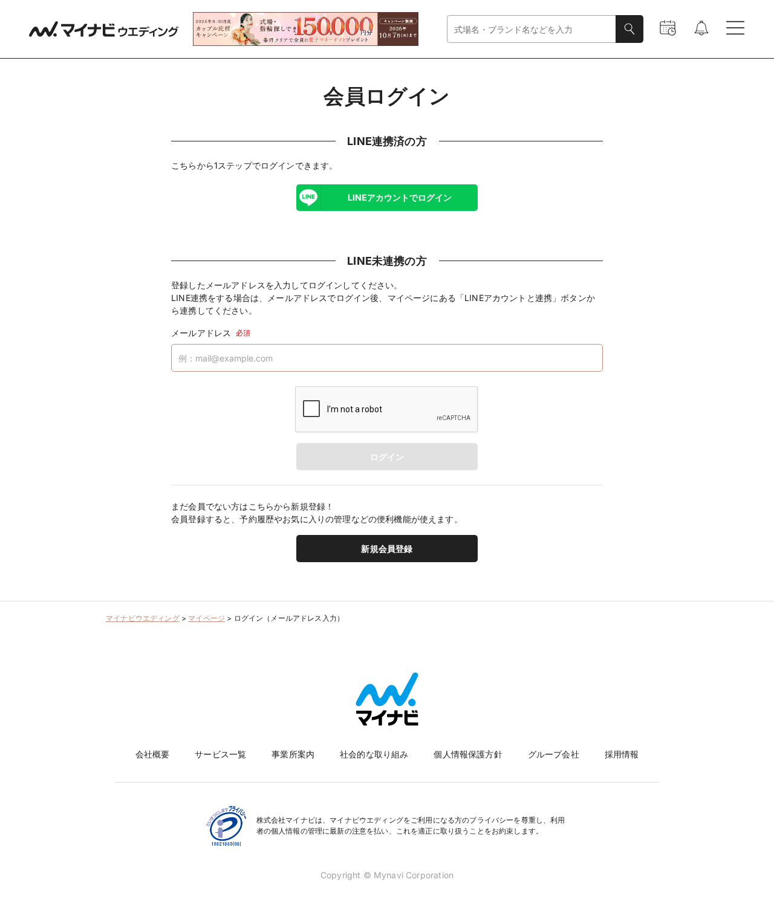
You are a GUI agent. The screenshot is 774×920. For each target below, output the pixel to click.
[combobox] (531, 29)
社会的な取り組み (374, 754)
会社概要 (152, 754)
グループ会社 (553, 754)
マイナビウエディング (143, 618)
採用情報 (622, 754)
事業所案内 (293, 754)
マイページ (206, 618)
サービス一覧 (220, 754)
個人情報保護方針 (468, 754)
